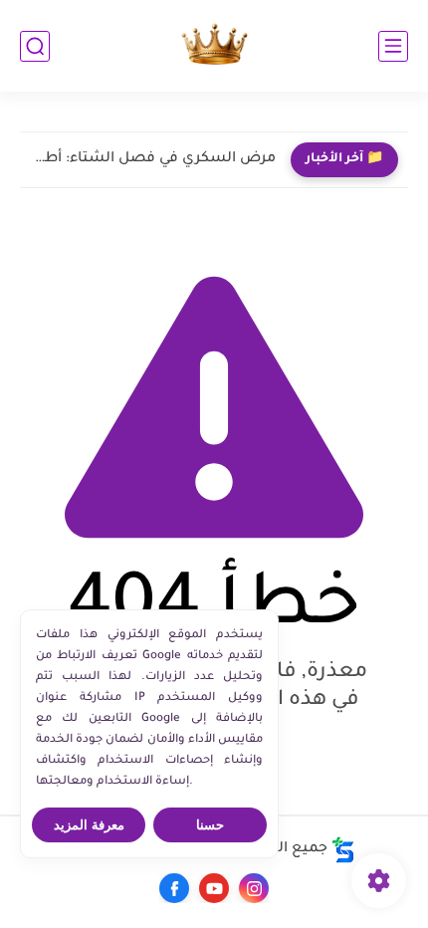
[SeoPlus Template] (343, 849)
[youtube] (214, 888)
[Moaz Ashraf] (214, 46)
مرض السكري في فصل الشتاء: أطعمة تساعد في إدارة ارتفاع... (153, 159)
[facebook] (174, 888)
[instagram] (254, 888)
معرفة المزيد (89, 824)
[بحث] (35, 46)
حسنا (210, 824)
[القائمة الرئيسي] (393, 46)
